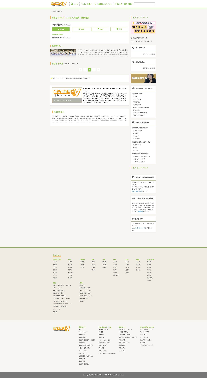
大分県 (149, 267)
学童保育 (135, 136)
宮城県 (55, 272)
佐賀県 (149, 264)
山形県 (55, 275)
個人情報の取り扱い (146, 340)
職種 (81, 29)
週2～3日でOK (84, 298)
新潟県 (82, 264)
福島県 (55, 278)
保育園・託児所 (137, 130)
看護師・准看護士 (84, 364)
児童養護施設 (137, 139)
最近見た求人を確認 (149, 68)
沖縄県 (149, 280)
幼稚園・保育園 (123, 332)
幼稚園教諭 (136, 102)
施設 (100, 29)
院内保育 (135, 133)
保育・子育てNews (124, 342)
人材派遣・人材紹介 (139, 162)
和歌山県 (115, 275)
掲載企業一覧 (144, 334)
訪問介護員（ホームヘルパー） (62, 298)
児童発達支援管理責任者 (140, 113)
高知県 (138, 264)
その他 (55, 312)
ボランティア (56, 309)
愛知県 (93, 262)
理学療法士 (82, 361)
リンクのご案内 (144, 332)
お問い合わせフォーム (146, 345)
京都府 (115, 267)
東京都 (70, 270)
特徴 (119, 29)
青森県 (55, 264)
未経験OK (82, 285)
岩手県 (55, 270)
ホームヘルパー (83, 350)
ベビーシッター (137, 99)
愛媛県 (138, 270)
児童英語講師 (137, 104)
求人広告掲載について (138, 228)
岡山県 (127, 262)
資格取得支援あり (85, 293)
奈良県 (115, 272)
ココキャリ (122, 350)
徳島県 (138, 267)
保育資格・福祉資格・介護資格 (128, 337)
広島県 (127, 264)
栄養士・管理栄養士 (139, 115)
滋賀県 (115, 270)
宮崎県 (149, 272)
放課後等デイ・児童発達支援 (141, 156)
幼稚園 (135, 147)
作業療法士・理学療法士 (60, 306)
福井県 (104, 267)
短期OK (82, 301)
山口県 (127, 267)
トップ (74, 4)
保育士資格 (122, 348)
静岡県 (93, 270)
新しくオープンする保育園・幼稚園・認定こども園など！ (72, 78)
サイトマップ (144, 337)
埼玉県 (70, 278)
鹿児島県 (149, 278)
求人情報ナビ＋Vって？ (140, 38)
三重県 (93, 267)
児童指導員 (136, 110)
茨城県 (70, 262)
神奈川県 (70, 272)
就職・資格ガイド (137, 191)
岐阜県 (93, 264)
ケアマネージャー (84, 353)
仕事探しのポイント (103, 4)
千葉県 (70, 275)
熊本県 (149, 270)
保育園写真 (122, 345)
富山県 (104, 262)
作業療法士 (82, 358)
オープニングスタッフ (86, 290)
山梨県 (82, 262)
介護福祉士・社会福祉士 (60, 301)
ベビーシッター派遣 (139, 159)
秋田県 (55, 267)
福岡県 (149, 262)
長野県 (82, 267)
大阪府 (115, 262)
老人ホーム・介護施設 (125, 329)
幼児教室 (135, 150)
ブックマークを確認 (149, 54)
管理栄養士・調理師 (124, 334)
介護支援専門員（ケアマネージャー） (64, 304)
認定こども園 (137, 145)
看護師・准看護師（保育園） (141, 107)
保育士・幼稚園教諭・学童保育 (62, 285)
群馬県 (70, 267)
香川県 (138, 262)
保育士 (135, 96)
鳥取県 (127, 270)
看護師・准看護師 (58, 293)
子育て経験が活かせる (86, 296)
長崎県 (149, 275)
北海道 (55, 262)
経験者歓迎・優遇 (85, 288)
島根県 (127, 272)
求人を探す (86, 4)
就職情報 (140, 212)
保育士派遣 (122, 340)
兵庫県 (115, 264)
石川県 (104, 264)
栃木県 (70, 264)
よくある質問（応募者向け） (143, 41)
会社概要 (142, 342)
